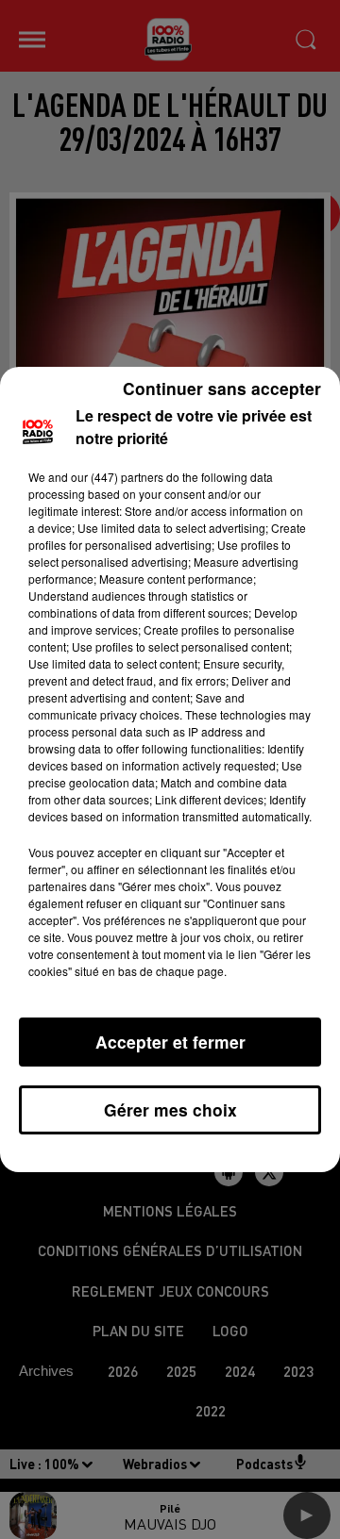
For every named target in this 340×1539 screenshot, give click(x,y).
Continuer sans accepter (222, 388)
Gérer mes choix (170, 1109)
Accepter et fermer (170, 1041)
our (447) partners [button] (117, 477)
